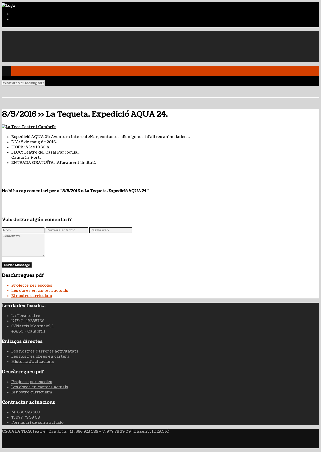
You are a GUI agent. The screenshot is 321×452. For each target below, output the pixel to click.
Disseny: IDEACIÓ (151, 431)
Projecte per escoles (31, 285)
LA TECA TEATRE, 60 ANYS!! (38, 33)
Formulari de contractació (37, 422)
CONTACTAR (23, 59)
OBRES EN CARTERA (31, 44)
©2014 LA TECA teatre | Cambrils (35, 431)
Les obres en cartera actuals (39, 290)
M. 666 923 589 (25, 412)
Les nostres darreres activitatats (44, 351)
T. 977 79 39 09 (25, 417)
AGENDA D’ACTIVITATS (35, 49)
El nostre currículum (31, 295)
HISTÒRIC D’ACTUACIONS (38, 38)
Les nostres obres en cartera (40, 356)
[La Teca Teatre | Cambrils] (160, 127)
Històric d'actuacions (32, 361)
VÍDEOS (19, 54)
